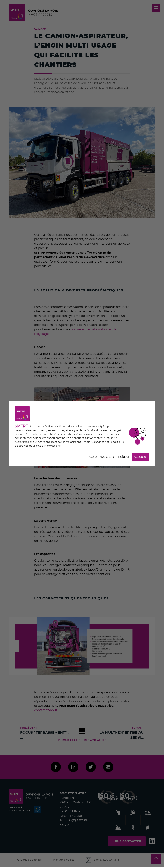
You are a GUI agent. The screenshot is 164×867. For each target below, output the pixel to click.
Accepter (140, 456)
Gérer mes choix (101, 456)
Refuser (123, 456)
